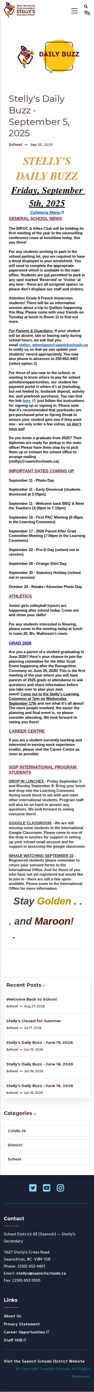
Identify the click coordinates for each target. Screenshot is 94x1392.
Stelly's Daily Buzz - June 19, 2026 (39, 1042)
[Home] (21, 10)
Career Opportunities (24, 1332)
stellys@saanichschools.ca (41, 1273)
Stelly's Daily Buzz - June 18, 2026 (39, 1064)
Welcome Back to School (31, 999)
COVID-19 (17, 1131)
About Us (12, 1316)
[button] (86, 6)
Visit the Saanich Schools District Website (44, 1361)
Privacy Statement (22, 1324)
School (15, 144)
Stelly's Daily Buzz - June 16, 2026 (39, 1085)
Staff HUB (13, 1340)
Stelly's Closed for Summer (33, 1020)
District (15, 1145)
